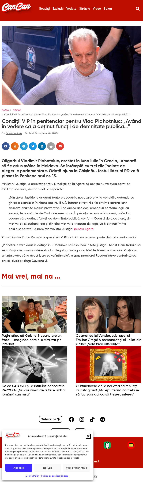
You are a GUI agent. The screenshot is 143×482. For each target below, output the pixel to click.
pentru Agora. (84, 229)
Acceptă (18, 467)
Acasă (5, 109)
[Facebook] (71, 419)
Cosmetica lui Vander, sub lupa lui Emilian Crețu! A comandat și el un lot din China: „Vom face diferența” (108, 340)
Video (97, 8)
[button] (88, 436)
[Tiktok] (92, 419)
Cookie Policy (32, 475)
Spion (108, 8)
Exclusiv (57, 8)
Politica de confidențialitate (54, 475)
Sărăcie (84, 8)
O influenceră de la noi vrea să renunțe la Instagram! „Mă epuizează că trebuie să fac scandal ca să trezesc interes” (107, 390)
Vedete (71, 8)
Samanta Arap (14, 133)
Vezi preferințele (76, 467)
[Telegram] (102, 419)
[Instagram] (82, 419)
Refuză (47, 467)
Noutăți (44, 8)
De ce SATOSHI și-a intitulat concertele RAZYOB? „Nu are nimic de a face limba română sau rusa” (33, 390)
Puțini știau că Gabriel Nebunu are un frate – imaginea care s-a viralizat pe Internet (32, 340)
